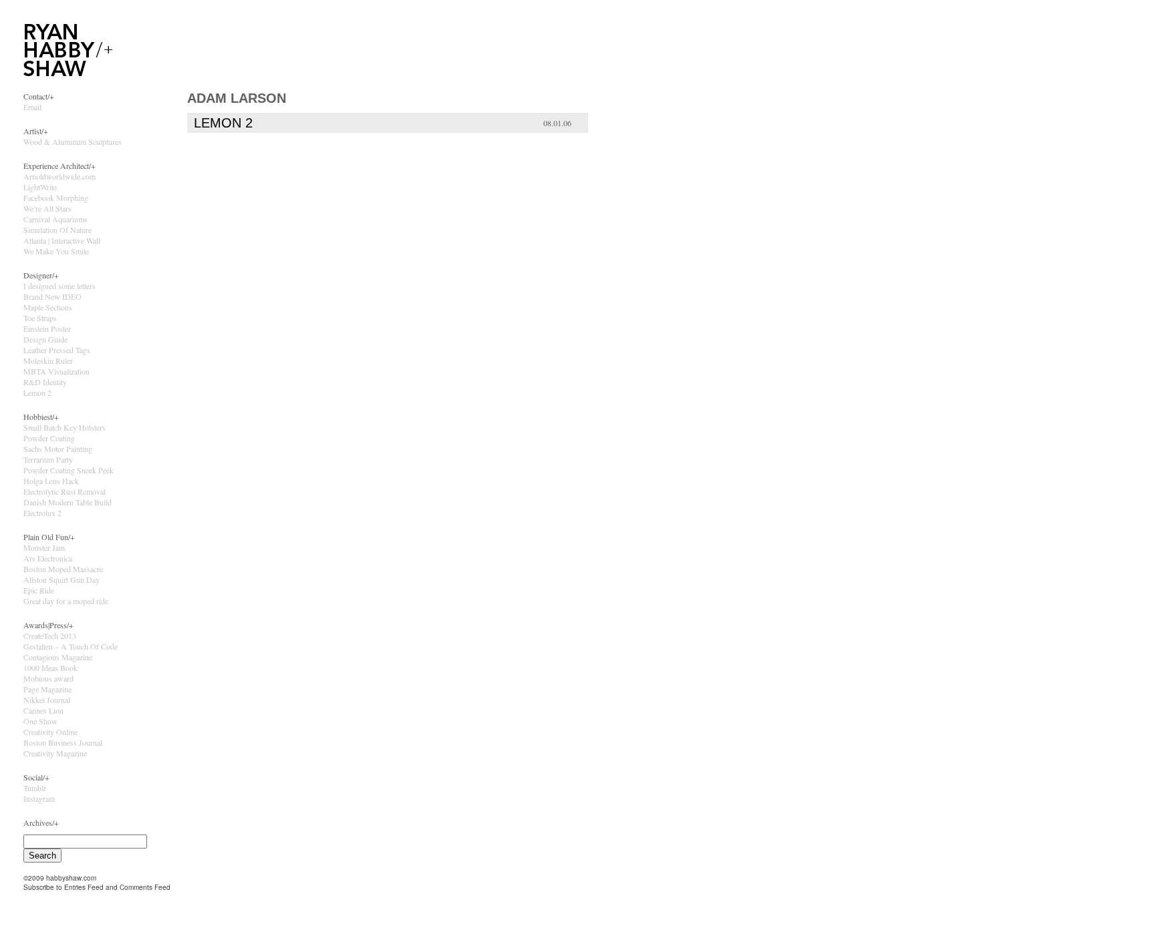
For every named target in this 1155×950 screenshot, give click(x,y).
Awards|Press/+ (48, 625)
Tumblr (34, 787)
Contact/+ (38, 96)
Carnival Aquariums (55, 219)
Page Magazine (47, 689)
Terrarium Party (48, 459)
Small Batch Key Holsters (64, 427)
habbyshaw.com (71, 878)
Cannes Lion (43, 710)
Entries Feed (84, 887)
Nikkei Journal (46, 699)
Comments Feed (145, 887)
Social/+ (36, 777)
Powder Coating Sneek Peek (68, 470)
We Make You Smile (56, 251)
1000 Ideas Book (50, 667)
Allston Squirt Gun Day (61, 579)
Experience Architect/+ (59, 165)
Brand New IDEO (52, 296)
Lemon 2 (37, 392)
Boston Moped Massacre (63, 568)
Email (32, 106)
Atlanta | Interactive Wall (61, 240)
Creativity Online (50, 731)
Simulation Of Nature (57, 229)
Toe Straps (40, 317)
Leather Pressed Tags (56, 349)
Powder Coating (49, 438)
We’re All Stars (47, 208)
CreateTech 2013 (49, 635)
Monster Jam (44, 547)
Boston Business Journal (62, 742)
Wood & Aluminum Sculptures (72, 141)
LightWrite (40, 187)
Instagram (39, 798)
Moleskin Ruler (48, 360)
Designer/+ (41, 275)
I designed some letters (59, 285)
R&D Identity (45, 382)
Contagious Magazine (57, 657)
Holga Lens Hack (51, 480)
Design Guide (45, 339)
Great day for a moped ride (65, 601)
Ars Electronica (47, 558)
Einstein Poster (47, 328)
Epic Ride (38, 590)
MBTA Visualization (56, 371)
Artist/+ (35, 131)
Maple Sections (47, 307)
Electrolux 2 (42, 512)
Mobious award (48, 678)
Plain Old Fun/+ (49, 536)
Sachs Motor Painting (57, 448)
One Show (40, 721)
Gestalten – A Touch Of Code (70, 646)
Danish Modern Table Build (67, 502)
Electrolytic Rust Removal (64, 491)
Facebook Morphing (55, 197)
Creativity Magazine (55, 753)
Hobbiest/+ (41, 416)
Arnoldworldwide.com (59, 176)
